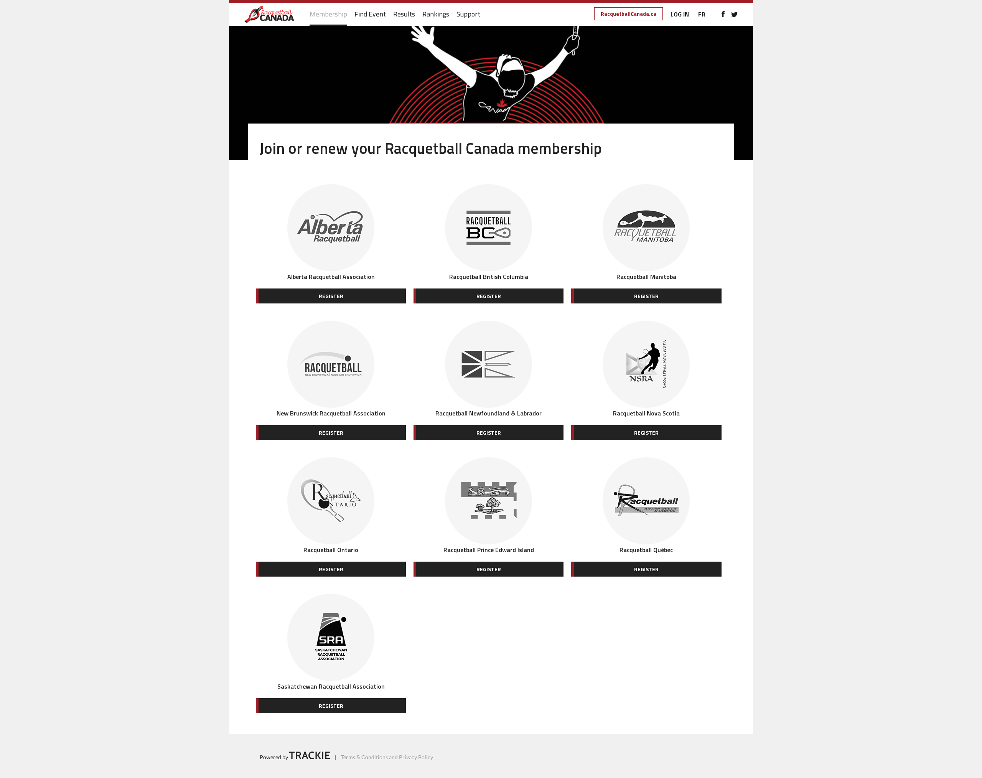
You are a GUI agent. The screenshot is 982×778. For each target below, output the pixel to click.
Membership (328, 14)
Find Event (370, 14)
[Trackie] (309, 757)
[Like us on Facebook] (723, 14)
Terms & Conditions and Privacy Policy (387, 757)
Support (468, 14)
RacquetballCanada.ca (628, 14)
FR (701, 14)
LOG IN (680, 14)
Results (404, 14)
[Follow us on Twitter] (734, 14)
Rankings (435, 14)
